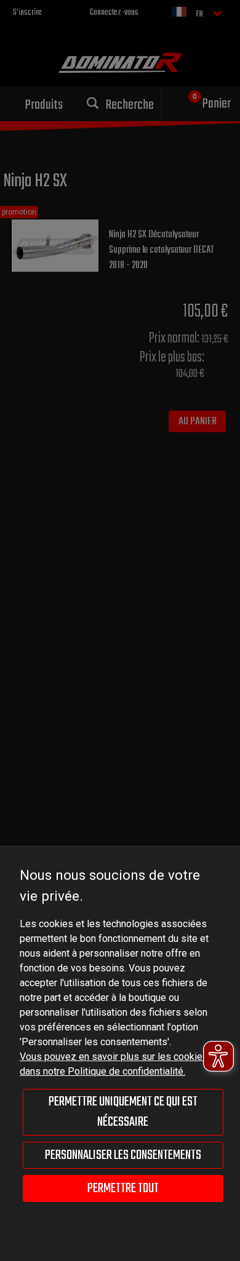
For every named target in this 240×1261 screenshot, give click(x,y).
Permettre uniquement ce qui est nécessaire (123, 1111)
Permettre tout (123, 1188)
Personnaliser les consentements (123, 1155)
